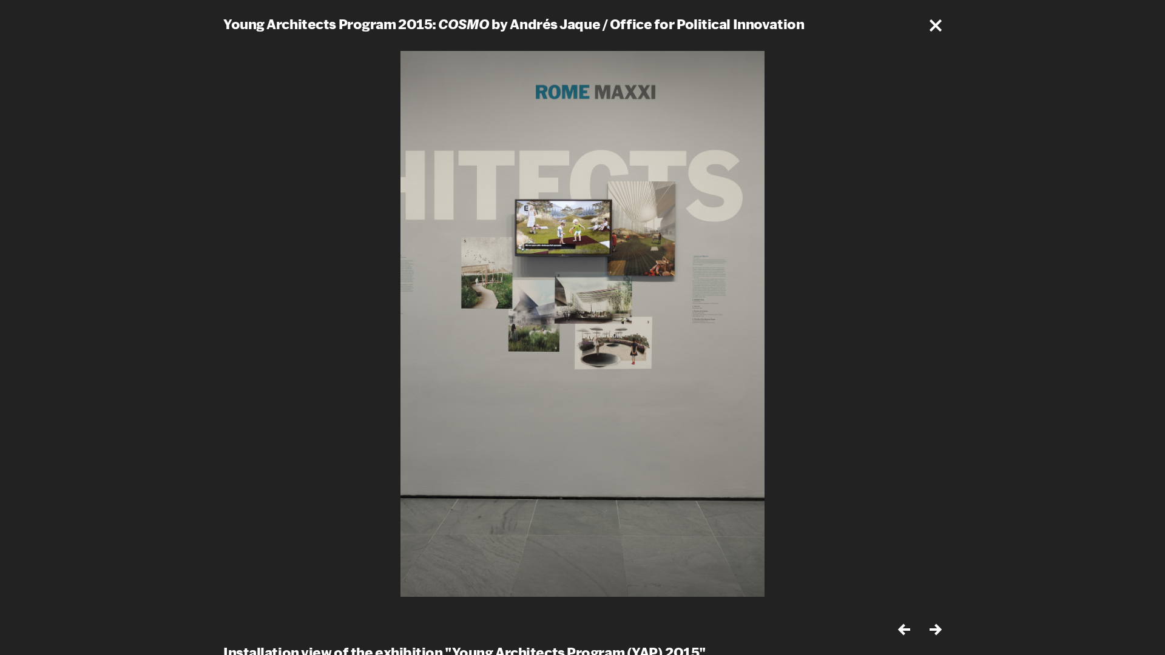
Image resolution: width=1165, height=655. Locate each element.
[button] (936, 25)
